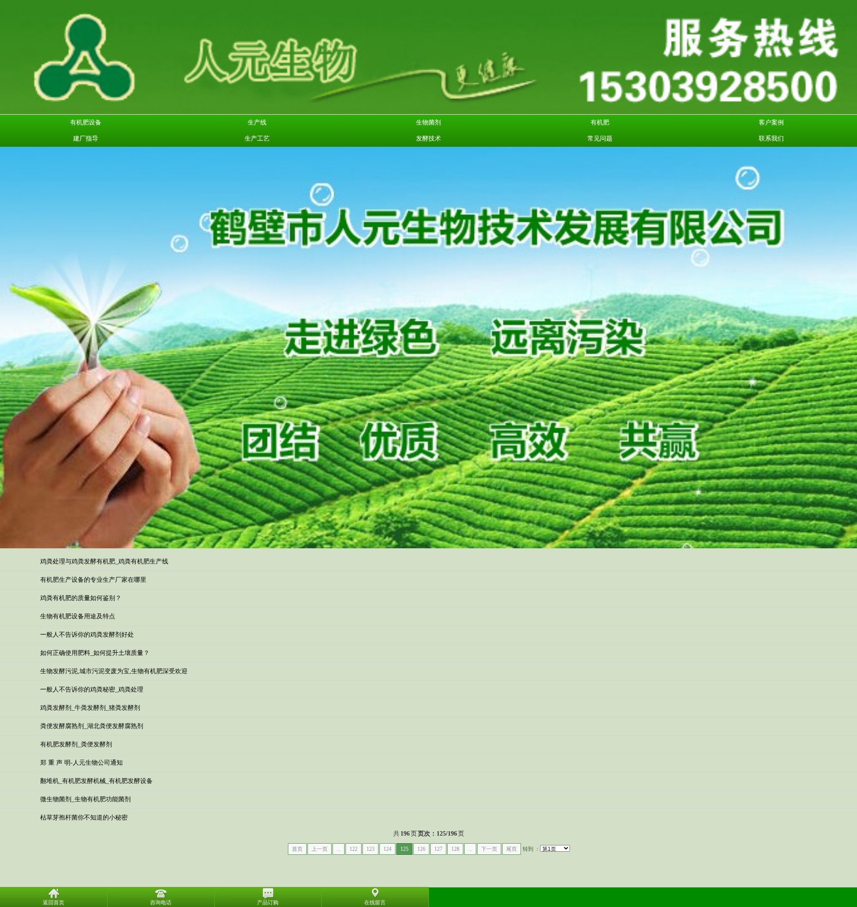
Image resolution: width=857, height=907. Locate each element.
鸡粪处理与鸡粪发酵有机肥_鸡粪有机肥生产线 (104, 561)
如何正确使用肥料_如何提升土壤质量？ (95, 653)
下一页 (489, 849)
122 (353, 849)
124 (387, 849)
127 (438, 849)
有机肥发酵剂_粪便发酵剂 (76, 744)
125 (404, 849)
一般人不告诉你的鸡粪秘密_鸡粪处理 (91, 689)
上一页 (320, 849)
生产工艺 (257, 138)
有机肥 (600, 122)
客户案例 (771, 122)
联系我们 (771, 138)
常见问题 (599, 138)
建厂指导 (85, 138)
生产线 (257, 122)
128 (455, 849)
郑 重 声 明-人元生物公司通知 (81, 762)
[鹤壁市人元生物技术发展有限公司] (428, 56)
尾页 (511, 849)
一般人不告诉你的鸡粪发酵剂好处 (87, 634)
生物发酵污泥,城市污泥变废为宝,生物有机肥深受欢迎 (113, 671)
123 (370, 849)
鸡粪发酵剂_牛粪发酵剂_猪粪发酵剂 (90, 707)
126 (421, 849)
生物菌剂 (428, 122)
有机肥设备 (85, 122)
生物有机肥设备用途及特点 (77, 616)
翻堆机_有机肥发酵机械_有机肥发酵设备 (96, 781)
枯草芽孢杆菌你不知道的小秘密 (84, 817)
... (339, 849)
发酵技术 (428, 138)
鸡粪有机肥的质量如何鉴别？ (80, 598)
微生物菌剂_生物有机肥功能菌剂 (85, 799)
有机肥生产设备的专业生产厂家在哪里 (93, 579)
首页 (297, 849)
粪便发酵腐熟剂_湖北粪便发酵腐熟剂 (91, 726)
